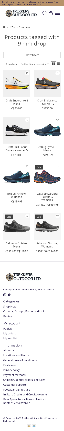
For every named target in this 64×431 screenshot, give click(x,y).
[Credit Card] (34, 426)
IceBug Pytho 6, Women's (16, 195)
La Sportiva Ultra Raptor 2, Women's (47, 197)
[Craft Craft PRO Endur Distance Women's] (16, 130)
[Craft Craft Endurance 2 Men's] (16, 83)
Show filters (32, 55)
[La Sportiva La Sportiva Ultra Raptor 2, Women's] (47, 176)
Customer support (14, 384)
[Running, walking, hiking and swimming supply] (21, 13)
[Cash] (29, 426)
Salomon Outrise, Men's (16, 244)
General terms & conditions (20, 360)
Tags (14, 27)
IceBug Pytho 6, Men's (47, 148)
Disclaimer (9, 365)
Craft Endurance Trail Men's (47, 102)
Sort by (24, 63)
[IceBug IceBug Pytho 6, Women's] (16, 176)
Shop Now (9, 306)
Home (6, 27)
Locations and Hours (16, 355)
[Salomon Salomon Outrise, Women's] (47, 226)
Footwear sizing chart (16, 389)
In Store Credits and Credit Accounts (25, 394)
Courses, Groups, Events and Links (24, 311)
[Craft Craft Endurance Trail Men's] (47, 83)
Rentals (7, 316)
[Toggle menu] (57, 13)
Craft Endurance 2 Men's (17, 102)
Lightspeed (9, 421)
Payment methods (14, 375)
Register (8, 328)
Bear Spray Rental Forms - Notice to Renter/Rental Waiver (25, 401)
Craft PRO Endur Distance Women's (16, 148)
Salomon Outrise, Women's (47, 244)
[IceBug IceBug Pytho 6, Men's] (47, 130)
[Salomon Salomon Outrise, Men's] (16, 226)
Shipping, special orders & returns (24, 380)
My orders (9, 333)
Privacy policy (11, 370)
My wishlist (10, 338)
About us (8, 350)
